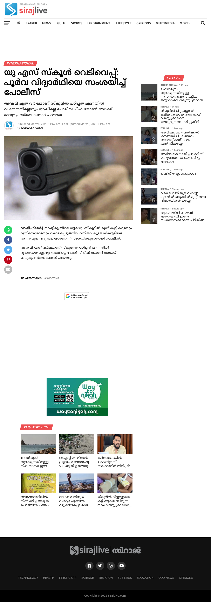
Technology (28, 577)
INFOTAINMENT (98, 23)
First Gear (67, 577)
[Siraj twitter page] (100, 566)
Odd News (166, 577)
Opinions (186, 577)
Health (48, 577)
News (46, 23)
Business (125, 577)
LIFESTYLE (123, 23)
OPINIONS (143, 23)
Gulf (61, 23)
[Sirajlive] (105, 554)
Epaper (31, 23)
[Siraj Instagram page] (111, 566)
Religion (106, 577)
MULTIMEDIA (165, 23)
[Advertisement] (132, 9)
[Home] (18, 23)
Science (87, 577)
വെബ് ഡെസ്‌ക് (32, 128)
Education (145, 577)
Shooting (52, 278)
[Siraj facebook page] (89, 566)
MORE (184, 23)
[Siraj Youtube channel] (121, 566)
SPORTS (76, 23)
